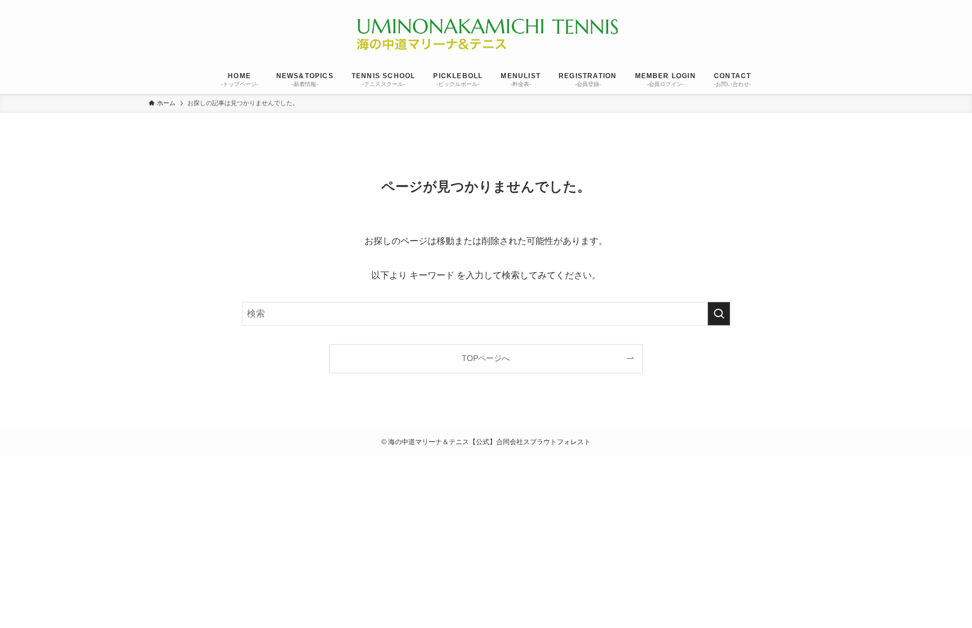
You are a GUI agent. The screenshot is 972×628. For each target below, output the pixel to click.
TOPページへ (486, 358)
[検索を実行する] (719, 314)
